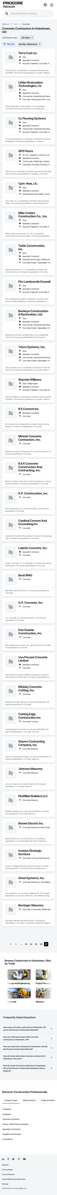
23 (26, 944)
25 (36, 944)
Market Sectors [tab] (29, 1100)
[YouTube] (24, 1159)
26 (41, 944)
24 (31, 944)
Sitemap (5, 1184)
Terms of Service (8, 1174)
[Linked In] (3, 1159)
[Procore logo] (13, 3)
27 (46, 944)
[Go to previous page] (11, 944)
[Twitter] (13, 1159)
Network (9, 6)
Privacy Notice (7, 1170)
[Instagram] (19, 1159)
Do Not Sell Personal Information (13, 1179)
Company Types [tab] (11, 1100)
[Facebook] (8, 1159)
